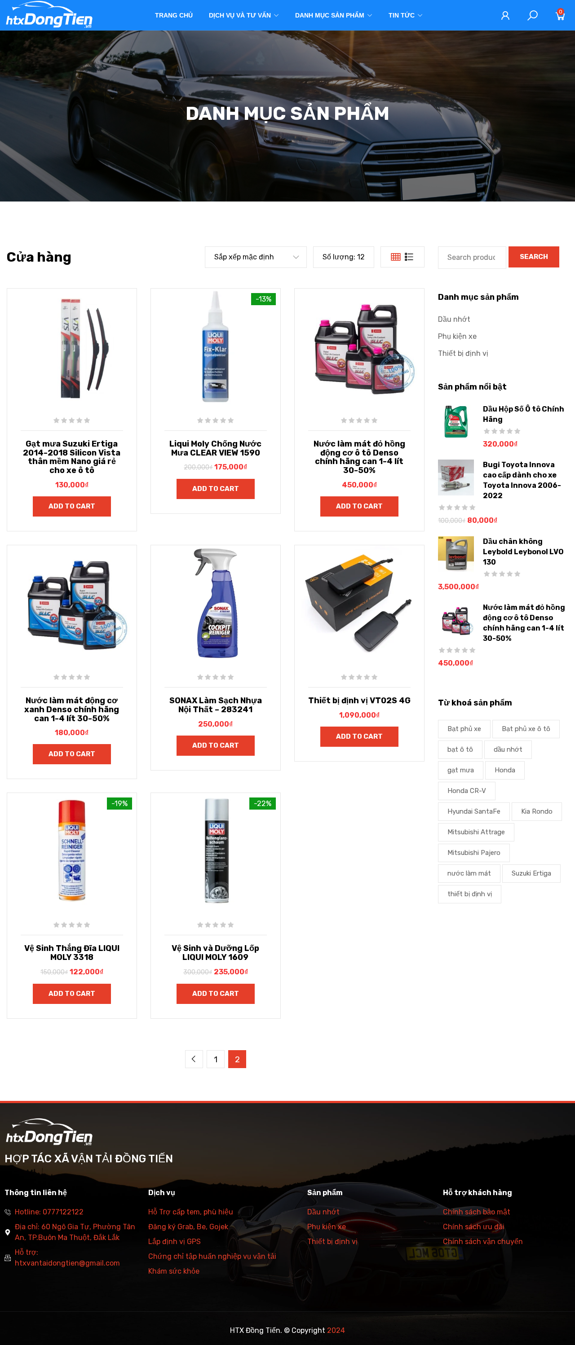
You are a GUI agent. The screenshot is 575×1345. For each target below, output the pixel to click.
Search (534, 257)
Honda (505, 770)
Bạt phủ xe (464, 729)
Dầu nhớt (454, 319)
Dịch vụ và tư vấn (240, 15)
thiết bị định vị (469, 894)
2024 (336, 1330)
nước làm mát (469, 873)
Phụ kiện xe (457, 336)
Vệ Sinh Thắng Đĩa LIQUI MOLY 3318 (71, 952)
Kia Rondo (537, 811)
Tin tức (402, 15)
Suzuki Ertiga (531, 873)
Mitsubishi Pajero (473, 853)
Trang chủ (174, 15)
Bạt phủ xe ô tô (526, 729)
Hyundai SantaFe (473, 811)
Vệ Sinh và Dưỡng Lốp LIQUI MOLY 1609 (215, 952)
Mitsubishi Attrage (476, 832)
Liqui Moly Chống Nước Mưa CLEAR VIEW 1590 (215, 448)
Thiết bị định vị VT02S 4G (359, 700)
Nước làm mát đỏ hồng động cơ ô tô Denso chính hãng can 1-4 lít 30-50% (359, 457)
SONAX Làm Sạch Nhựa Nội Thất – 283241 (215, 705)
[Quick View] (50, 353)
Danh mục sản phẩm (329, 15)
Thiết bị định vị (463, 353)
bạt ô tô (460, 749)
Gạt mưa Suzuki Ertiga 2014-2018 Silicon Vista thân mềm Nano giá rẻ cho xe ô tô (71, 457)
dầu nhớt (508, 749)
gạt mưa (460, 770)
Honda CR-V (466, 791)
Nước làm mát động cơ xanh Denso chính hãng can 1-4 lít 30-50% (71, 709)
